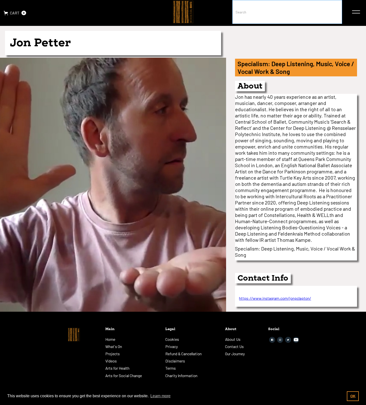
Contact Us (234, 346)
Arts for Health (117, 368)
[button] (15, 13)
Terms (170, 368)
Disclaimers (175, 360)
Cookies (172, 339)
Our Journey (235, 353)
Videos (111, 360)
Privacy (171, 346)
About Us (233, 339)
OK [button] (353, 396)
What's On (113, 346)
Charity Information (181, 375)
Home (110, 339)
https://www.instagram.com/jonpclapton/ (275, 298)
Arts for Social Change (123, 375)
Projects (112, 353)
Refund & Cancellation (183, 353)
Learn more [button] (160, 396)
